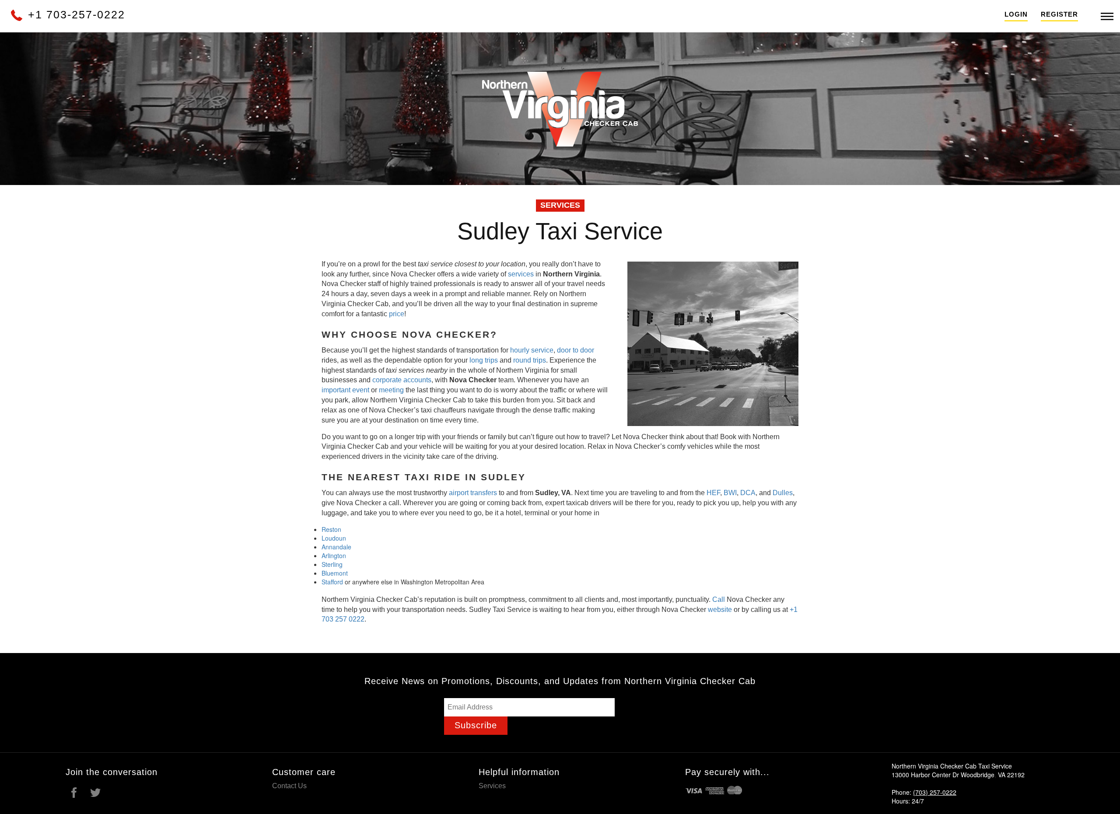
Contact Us (289, 786)
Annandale (336, 546)
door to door (575, 350)
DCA (748, 492)
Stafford (332, 581)
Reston (331, 529)
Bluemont (335, 573)
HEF (713, 492)
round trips (529, 360)
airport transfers (473, 492)
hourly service (531, 350)
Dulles (783, 492)
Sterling (332, 564)
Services (492, 786)
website (720, 609)
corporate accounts (401, 380)
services (521, 274)
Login (1016, 14)
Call (718, 599)
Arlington (334, 555)
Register (1059, 14)
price (396, 314)
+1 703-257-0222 (74, 14)
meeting (391, 390)
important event (345, 390)
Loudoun (334, 538)
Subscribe (476, 725)
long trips (483, 360)
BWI (730, 492)
